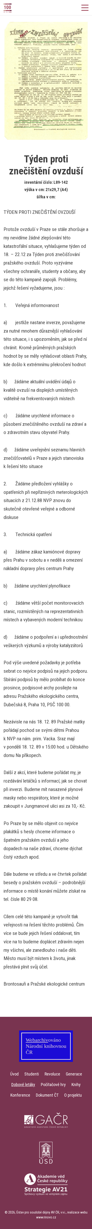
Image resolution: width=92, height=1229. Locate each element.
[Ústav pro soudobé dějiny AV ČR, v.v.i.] (46, 1169)
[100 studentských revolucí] (16, 8)
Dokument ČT (47, 1095)
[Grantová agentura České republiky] (46, 1137)
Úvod (14, 1074)
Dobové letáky (23, 1084)
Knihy (76, 1084)
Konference (20, 1095)
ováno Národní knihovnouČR (46, 1046)
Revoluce (52, 1074)
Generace (74, 1074)
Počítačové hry (53, 1084)
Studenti (31, 1074)
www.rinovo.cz (46, 1217)
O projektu (73, 1095)
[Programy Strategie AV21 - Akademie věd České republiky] (46, 1201)
